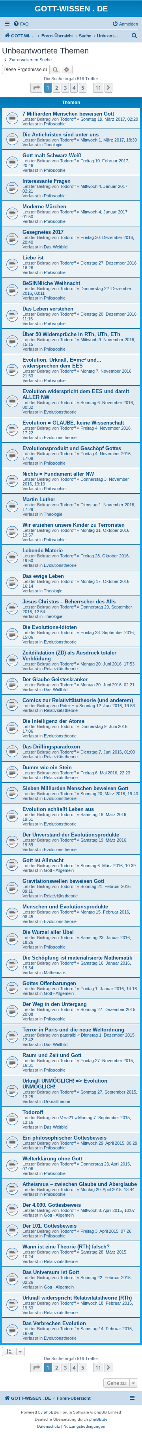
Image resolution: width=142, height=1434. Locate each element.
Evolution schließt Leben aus (58, 809)
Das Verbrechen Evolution (54, 1323)
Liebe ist (32, 258)
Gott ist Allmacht (43, 860)
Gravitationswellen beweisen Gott (63, 881)
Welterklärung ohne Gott (52, 1159)
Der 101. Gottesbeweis (49, 1226)
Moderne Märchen (44, 207)
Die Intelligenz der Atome (53, 721)
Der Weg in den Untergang (54, 1004)
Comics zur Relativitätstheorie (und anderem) (77, 700)
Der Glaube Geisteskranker (55, 679)
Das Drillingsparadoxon (51, 747)
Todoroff (68, 119)
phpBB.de (98, 1419)
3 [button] (65, 87)
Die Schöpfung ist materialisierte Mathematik (77, 958)
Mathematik (55, 972)
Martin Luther (38, 499)
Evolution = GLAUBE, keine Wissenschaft (73, 423)
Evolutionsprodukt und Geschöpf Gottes (71, 448)
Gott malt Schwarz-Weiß (51, 155)
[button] (36, 87)
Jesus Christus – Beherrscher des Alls (69, 602)
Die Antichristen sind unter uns (60, 135)
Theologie (53, 144)
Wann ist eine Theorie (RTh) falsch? (66, 1247)
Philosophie (54, 123)
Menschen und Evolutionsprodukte (65, 907)
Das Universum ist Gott (50, 1272)
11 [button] (98, 87)
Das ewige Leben (43, 576)
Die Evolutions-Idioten (49, 627)
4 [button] (74, 87)
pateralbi (68, 1035)
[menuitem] (21, 24)
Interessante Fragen (46, 181)
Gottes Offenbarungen (49, 983)
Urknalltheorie (57, 1101)
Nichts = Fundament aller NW (58, 474)
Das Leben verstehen (47, 309)
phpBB (50, 1412)
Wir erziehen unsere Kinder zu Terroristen (73, 525)
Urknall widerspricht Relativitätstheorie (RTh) (77, 1298)
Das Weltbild (55, 247)
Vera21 (66, 1117)
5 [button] (82, 87)
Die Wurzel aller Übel (48, 932)
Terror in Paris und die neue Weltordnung (73, 1030)
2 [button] (56, 87)
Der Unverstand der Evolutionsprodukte (70, 835)
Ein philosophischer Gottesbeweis (64, 1138)
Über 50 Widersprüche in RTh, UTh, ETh (71, 334)
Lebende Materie (42, 550)
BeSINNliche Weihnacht (51, 283)
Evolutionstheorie (60, 412)
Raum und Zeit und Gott (51, 1055)
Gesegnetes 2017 (43, 232)
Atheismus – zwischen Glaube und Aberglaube (79, 1184)
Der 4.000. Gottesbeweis (51, 1205)
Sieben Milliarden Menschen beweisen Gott (75, 788)
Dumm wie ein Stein (47, 767)
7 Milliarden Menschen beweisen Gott (68, 114)
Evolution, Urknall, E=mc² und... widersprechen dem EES (61, 363)
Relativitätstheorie (61, 668)
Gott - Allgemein (59, 870)
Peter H (67, 705)
